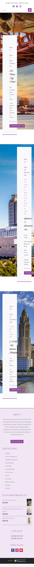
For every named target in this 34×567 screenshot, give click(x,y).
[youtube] (20, 6)
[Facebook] (12, 550)
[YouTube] (21, 550)
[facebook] (13, 6)
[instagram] (17, 6)
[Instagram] (17, 550)
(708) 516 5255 (23, 3)
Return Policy (10, 482)
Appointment (10, 469)
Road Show (9, 472)
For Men (8, 466)
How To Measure (11, 456)
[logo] (4, 9)
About (8, 453)
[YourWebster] (19, 560)
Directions (12, 121)
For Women (10, 463)
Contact (8, 479)
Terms (8, 488)
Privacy (8, 485)
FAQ (7, 475)
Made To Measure (12, 460)
